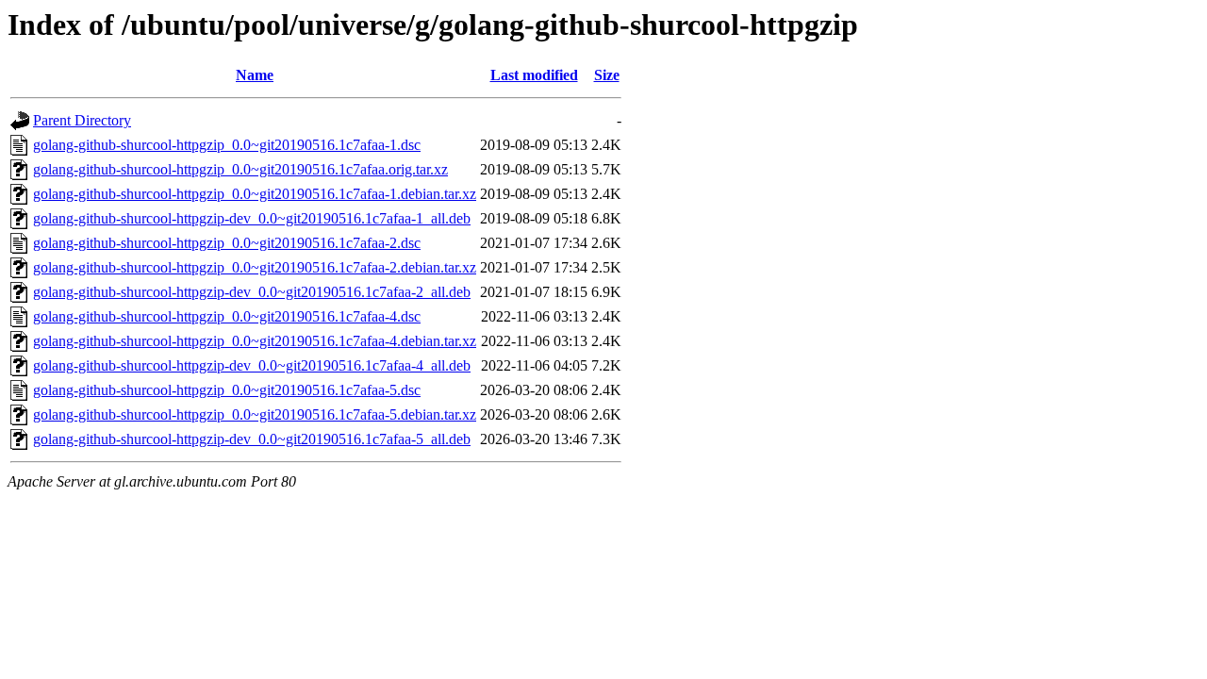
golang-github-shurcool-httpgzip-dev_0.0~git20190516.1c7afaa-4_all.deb (252, 365)
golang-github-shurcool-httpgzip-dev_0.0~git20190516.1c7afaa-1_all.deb (252, 218)
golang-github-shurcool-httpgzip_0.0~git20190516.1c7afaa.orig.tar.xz (240, 169)
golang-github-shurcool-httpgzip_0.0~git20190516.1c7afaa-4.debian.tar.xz (254, 341)
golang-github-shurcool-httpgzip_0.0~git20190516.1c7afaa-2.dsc (227, 243)
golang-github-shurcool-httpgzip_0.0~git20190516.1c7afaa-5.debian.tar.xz (254, 414)
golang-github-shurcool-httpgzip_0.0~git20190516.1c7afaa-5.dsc (227, 390)
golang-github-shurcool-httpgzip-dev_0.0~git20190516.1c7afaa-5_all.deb (252, 439)
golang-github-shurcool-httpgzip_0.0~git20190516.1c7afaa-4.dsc (227, 316)
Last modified (534, 75)
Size (607, 75)
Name (254, 75)
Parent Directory (82, 120)
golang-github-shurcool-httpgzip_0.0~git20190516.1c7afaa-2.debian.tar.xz (254, 267)
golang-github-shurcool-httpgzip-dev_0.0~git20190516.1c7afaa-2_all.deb (252, 292)
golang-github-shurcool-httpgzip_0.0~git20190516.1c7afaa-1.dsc (227, 145)
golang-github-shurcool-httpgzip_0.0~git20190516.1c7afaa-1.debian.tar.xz (254, 194)
